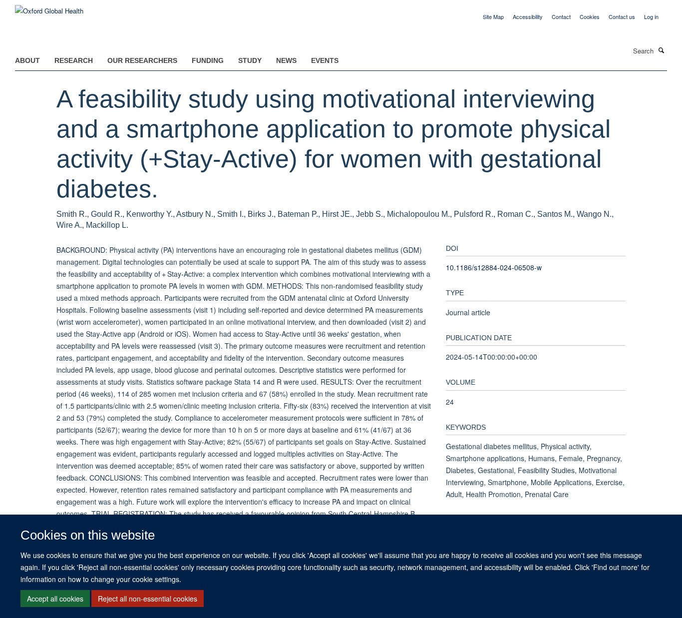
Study (250, 60)
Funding (208, 60)
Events (325, 60)
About (27, 60)
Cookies (590, 16)
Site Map (493, 16)
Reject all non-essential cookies (147, 599)
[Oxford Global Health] (49, 7)
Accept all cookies (55, 599)
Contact (561, 16)
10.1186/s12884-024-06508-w (494, 267)
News (286, 60)
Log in (651, 16)
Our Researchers (142, 60)
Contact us (622, 16)
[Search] (661, 49)
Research (73, 60)
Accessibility (528, 16)
